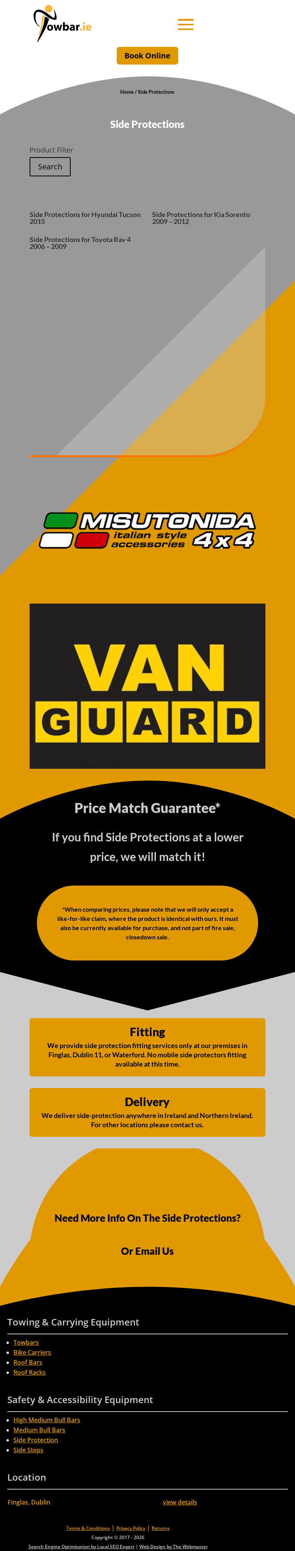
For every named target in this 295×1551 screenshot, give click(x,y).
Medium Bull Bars (39, 1430)
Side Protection (35, 1440)
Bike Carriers (32, 1352)
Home (127, 92)
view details (180, 1502)
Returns (161, 1528)
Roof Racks (29, 1372)
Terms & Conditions (88, 1528)
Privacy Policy (130, 1528)
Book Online (147, 55)
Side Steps (28, 1450)
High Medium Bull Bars (46, 1420)
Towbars (26, 1342)
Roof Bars (27, 1362)
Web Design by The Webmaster (173, 1546)
